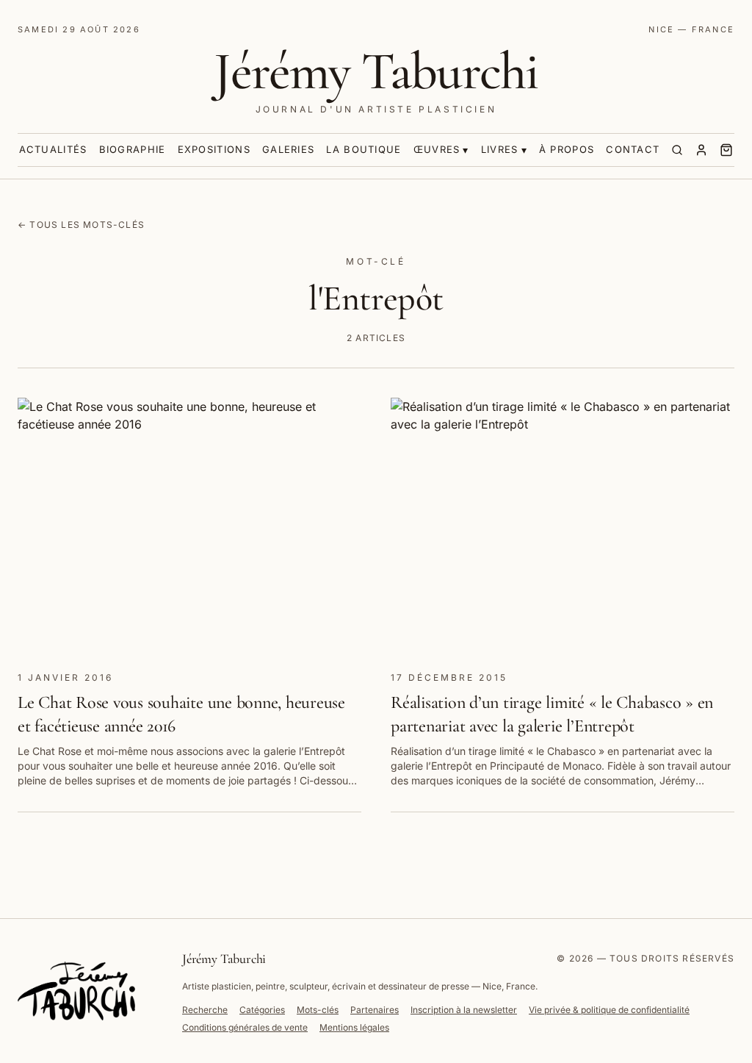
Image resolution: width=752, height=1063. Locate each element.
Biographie (132, 149)
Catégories (262, 1009)
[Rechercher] (677, 150)
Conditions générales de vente (245, 1027)
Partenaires (374, 1009)
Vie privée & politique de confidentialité (609, 1009)
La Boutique (363, 149)
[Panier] (726, 150)
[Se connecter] (701, 150)
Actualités (53, 149)
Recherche (205, 1009)
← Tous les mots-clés (81, 224)
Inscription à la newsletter (464, 1009)
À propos (566, 149)
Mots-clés (318, 1009)
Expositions (214, 149)
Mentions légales (354, 1027)
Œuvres (436, 149)
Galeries (288, 149)
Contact (632, 149)
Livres (499, 149)
